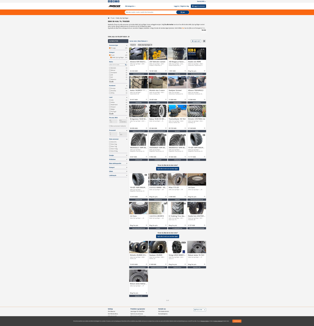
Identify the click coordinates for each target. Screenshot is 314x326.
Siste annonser (114, 139)
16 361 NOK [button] (153, 71)
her (183, 28)
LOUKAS (158, 228)
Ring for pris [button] (192, 71)
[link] (138, 54)
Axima (196, 131)
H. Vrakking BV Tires (177, 228)
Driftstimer (112, 159)
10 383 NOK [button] (172, 157)
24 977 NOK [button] (134, 99)
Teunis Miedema (177, 102)
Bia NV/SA (177, 131)
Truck (112, 18)
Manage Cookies (205, 321)
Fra (110, 132)
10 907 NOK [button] (153, 99)
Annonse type (113, 45)
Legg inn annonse (199, 6)
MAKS (120, 120)
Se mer (204, 30)
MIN (110, 120)
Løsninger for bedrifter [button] (138, 311)
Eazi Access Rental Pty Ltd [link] (197, 199)
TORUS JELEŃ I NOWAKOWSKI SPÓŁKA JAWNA (160, 131)
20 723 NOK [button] (172, 128)
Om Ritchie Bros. (113, 314)
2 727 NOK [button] (191, 225)
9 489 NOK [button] (172, 197)
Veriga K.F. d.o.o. (177, 267)
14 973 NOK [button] (134, 197)
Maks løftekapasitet (115, 163)
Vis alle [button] (111, 81)
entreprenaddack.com (138, 74)
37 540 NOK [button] (192, 128)
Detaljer (111, 155)
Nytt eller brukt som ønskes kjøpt (167, 169)
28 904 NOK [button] (134, 128)
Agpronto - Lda (196, 267)
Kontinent (112, 85)
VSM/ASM (177, 199)
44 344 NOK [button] (134, 71)
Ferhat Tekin (139, 102)
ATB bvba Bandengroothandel (196, 228)
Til (119, 132)
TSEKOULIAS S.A (158, 199)
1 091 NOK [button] (172, 71)
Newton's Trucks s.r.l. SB (138, 131)
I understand (237, 321)
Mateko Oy (158, 74)
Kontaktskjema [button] (162, 314)
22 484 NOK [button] (153, 128)
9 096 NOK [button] (152, 157)
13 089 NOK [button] (172, 99)
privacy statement (218, 321)
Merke (111, 62)
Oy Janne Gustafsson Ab (197, 74)
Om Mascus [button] (111, 311)
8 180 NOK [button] (152, 264)
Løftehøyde (112, 175)
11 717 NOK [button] (192, 157)
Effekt (111, 171)
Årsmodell (112, 130)
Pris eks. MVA (113, 117)
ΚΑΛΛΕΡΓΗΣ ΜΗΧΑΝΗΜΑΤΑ (138, 267)
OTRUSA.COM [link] (138, 159)
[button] (118, 41)
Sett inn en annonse (137, 314)
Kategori (111, 52)
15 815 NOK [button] (134, 264)
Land (110, 97)
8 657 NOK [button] (133, 157)
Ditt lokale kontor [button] (163, 311)
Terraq (158, 102)
